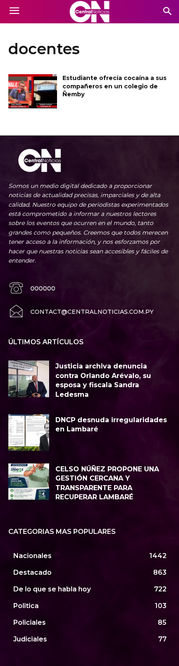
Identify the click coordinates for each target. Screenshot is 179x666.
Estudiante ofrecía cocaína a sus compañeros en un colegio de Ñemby (114, 86)
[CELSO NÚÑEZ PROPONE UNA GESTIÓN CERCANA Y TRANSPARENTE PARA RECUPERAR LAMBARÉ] (28, 481)
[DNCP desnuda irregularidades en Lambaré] (28, 432)
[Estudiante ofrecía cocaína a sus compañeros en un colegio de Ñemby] (32, 91)
